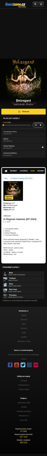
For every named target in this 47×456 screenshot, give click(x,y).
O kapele (24, 171)
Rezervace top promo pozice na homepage (23, 355)
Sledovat (25, 112)
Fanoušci (24, 328)
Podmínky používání (24, 411)
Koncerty (24, 320)
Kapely (23, 315)
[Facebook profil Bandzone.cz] (10, 365)
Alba (32, 171)
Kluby (24, 333)
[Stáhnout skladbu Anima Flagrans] (43, 147)
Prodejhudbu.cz (24, 385)
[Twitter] (23, 365)
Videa (24, 324)
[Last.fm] (35, 365)
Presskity (24, 381)
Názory (40, 171)
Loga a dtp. (24, 420)
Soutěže (24, 337)
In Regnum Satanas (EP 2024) (21, 178)
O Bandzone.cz (23, 416)
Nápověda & (24, 403)
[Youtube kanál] (16, 365)
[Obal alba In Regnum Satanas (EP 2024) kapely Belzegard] (13, 191)
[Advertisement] (23, 33)
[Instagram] (29, 365)
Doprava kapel (24, 389)
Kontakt (24, 407)
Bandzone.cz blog (23, 341)
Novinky (13, 171)
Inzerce (24, 359)
